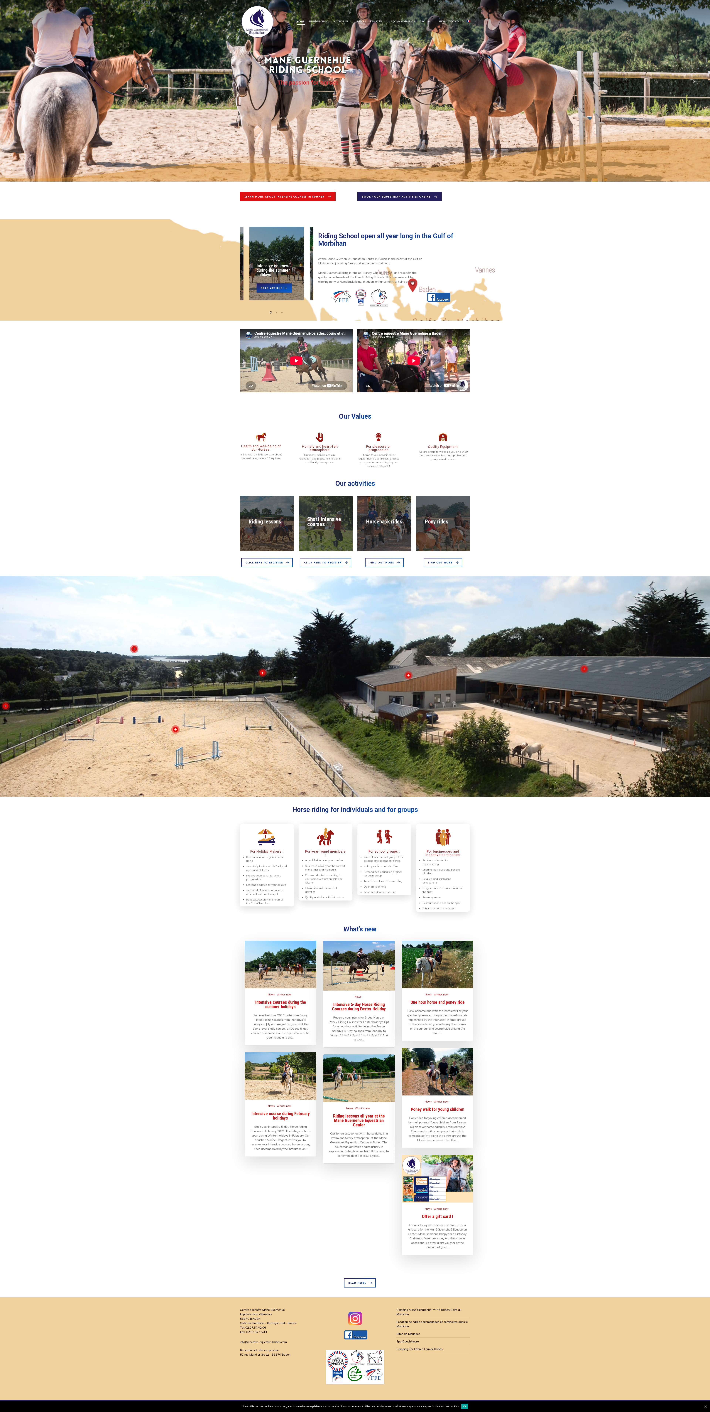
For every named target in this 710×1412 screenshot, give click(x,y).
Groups (425, 21)
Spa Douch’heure (407, 1341)
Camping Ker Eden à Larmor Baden (419, 1349)
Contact (456, 21)
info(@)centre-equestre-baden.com (263, 1342)
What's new (284, 994)
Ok (464, 1406)
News (443, 21)
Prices (361, 21)
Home (301, 21)
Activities (341, 21)
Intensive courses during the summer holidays (273, 270)
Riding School (319, 21)
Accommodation (403, 21)
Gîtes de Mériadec (408, 1334)
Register (376, 21)
